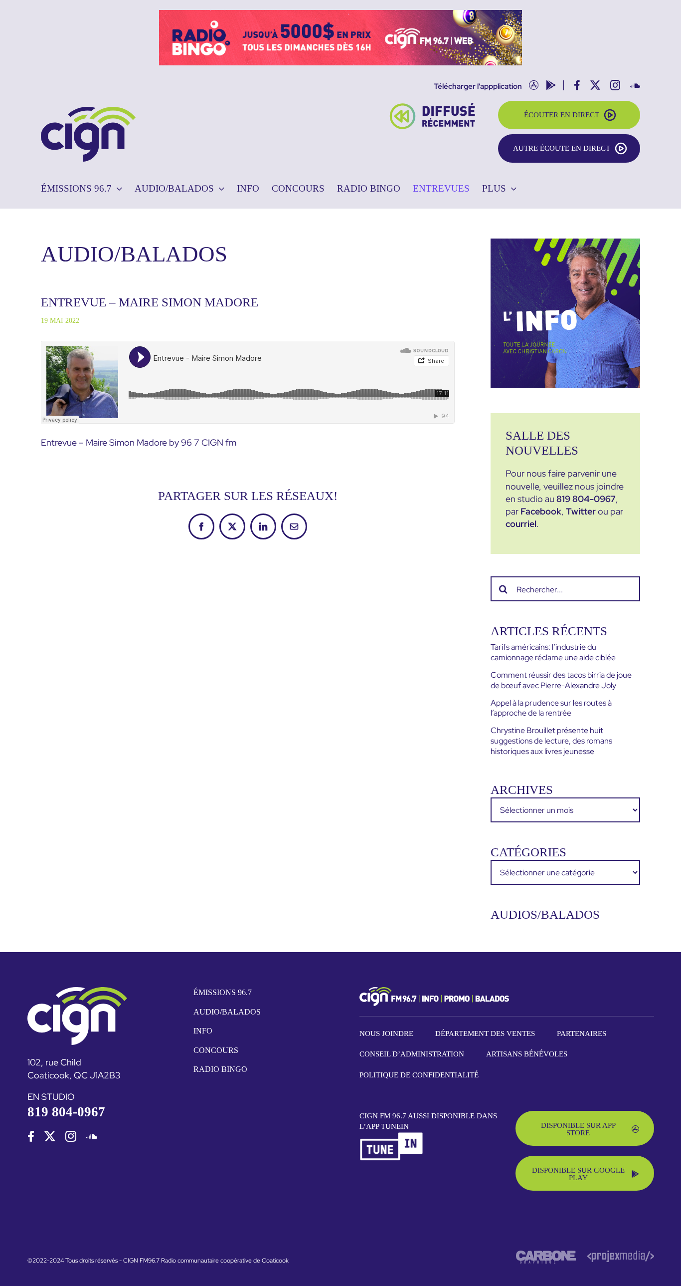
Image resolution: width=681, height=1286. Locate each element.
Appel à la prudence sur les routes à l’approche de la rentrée (551, 708)
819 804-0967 (586, 499)
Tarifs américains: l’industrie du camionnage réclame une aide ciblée (553, 652)
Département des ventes (485, 1033)
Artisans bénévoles (526, 1054)
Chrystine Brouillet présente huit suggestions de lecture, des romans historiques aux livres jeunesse (551, 741)
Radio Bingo (220, 1069)
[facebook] (30, 1136)
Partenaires (581, 1033)
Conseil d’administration (411, 1054)
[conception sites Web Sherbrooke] (620, 1255)
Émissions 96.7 (222, 992)
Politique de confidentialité (419, 1075)
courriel (521, 523)
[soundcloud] (91, 1136)
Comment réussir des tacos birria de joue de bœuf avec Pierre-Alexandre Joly (561, 680)
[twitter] (49, 1136)
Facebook (540, 511)
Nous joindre (386, 1033)
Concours (215, 1050)
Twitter (581, 511)
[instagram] (70, 1136)
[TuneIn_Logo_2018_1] (391, 1136)
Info (202, 1031)
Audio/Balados (227, 1012)
